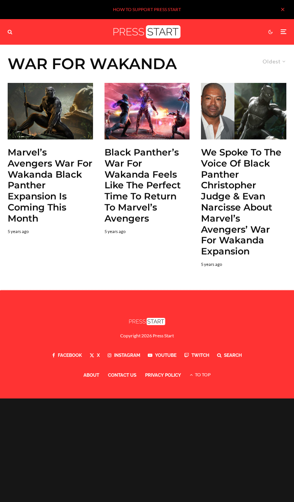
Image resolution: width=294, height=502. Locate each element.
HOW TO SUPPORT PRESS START (147, 9)
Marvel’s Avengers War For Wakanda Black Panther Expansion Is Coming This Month (50, 185)
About (91, 375)
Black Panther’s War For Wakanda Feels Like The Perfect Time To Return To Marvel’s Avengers (143, 185)
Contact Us (122, 375)
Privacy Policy (163, 375)
